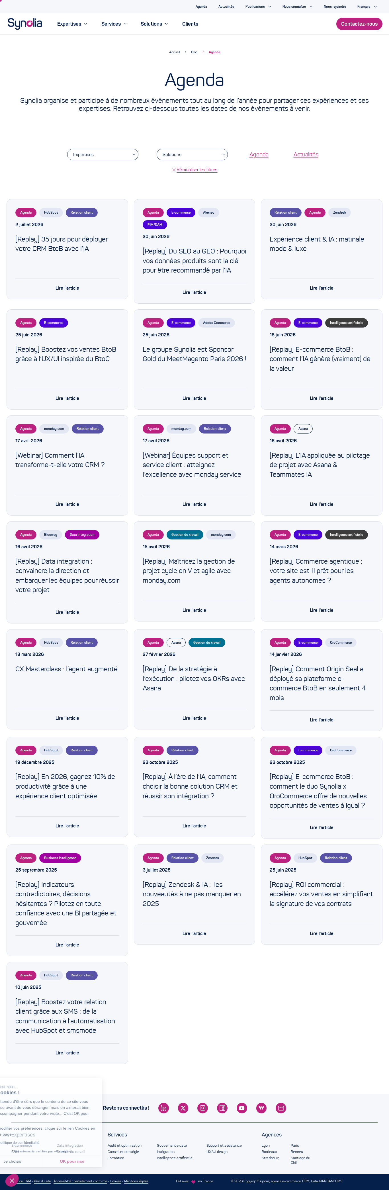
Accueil (174, 52)
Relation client (82, 212)
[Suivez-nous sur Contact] (281, 1108)
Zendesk (339, 212)
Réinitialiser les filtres (197, 169)
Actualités (306, 154)
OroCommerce (341, 642)
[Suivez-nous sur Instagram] (202, 1108)
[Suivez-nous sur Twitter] (183, 1108)
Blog (194, 52)
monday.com (54, 428)
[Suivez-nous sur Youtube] (242, 1108)
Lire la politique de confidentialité (37, 1143)
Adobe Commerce (216, 322)
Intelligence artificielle (346, 322)
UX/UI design (217, 1152)
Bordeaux (269, 1152)
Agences (272, 1135)
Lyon (266, 1145)
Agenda (214, 52)
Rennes (297, 1152)
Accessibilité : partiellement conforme (80, 1181)
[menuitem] (72, 23)
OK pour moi (95, 1161)
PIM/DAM (155, 224)
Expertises (83, 154)
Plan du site (42, 1181)
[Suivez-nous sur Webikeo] (261, 1108)
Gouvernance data (172, 1145)
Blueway (50, 534)
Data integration (82, 534)
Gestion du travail (184, 534)
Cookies (115, 1181)
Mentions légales (136, 1181)
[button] (12, 1180)
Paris (295, 1145)
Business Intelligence (60, 858)
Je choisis (35, 1161)
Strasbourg (270, 1158)
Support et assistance (224, 1145)
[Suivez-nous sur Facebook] (222, 1108)
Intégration (166, 1152)
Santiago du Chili (300, 1160)
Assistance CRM (19, 1181)
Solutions (172, 154)
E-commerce (181, 212)
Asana (303, 428)
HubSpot (51, 212)
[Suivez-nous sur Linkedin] (163, 1108)
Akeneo (208, 212)
